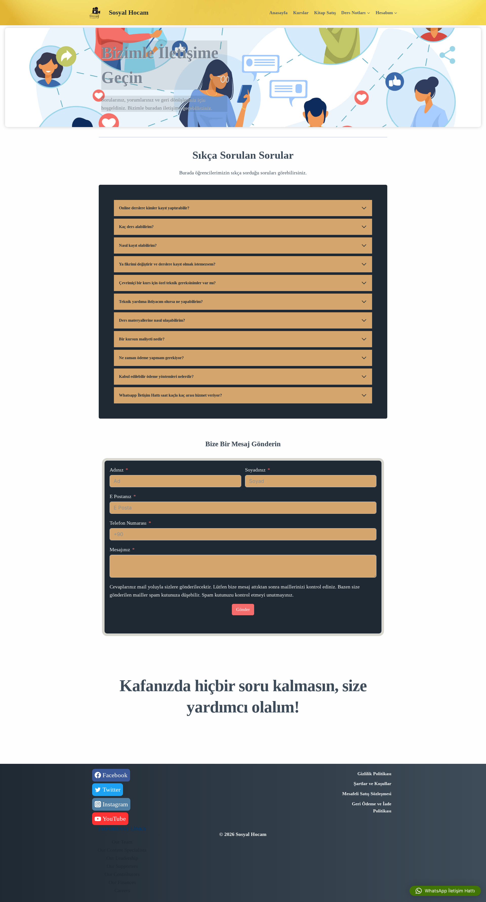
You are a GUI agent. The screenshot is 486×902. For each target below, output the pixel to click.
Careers (122, 890)
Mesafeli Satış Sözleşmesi (366, 793)
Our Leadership (122, 858)
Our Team (122, 842)
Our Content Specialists (122, 850)
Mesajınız (120, 549)
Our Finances (122, 882)
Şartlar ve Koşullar (372, 783)
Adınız (117, 470)
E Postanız (120, 496)
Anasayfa (278, 12)
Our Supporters (122, 866)
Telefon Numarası (128, 523)
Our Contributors (122, 874)
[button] (445, 891)
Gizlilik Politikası (374, 773)
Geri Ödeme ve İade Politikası (371, 807)
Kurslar (301, 12)
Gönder (243, 609)
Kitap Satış (325, 12)
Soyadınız (255, 470)
